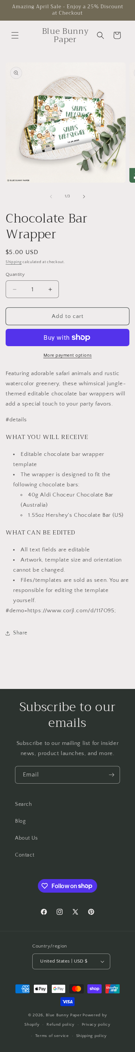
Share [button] (20, 633)
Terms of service (52, 1036)
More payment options (68, 355)
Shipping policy (91, 1036)
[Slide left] (51, 196)
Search (23, 804)
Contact (24, 855)
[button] (15, 35)
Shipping (14, 262)
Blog (20, 821)
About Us (26, 838)
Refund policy (60, 1024)
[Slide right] (84, 196)
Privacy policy (96, 1024)
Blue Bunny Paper (63, 1015)
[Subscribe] (111, 775)
